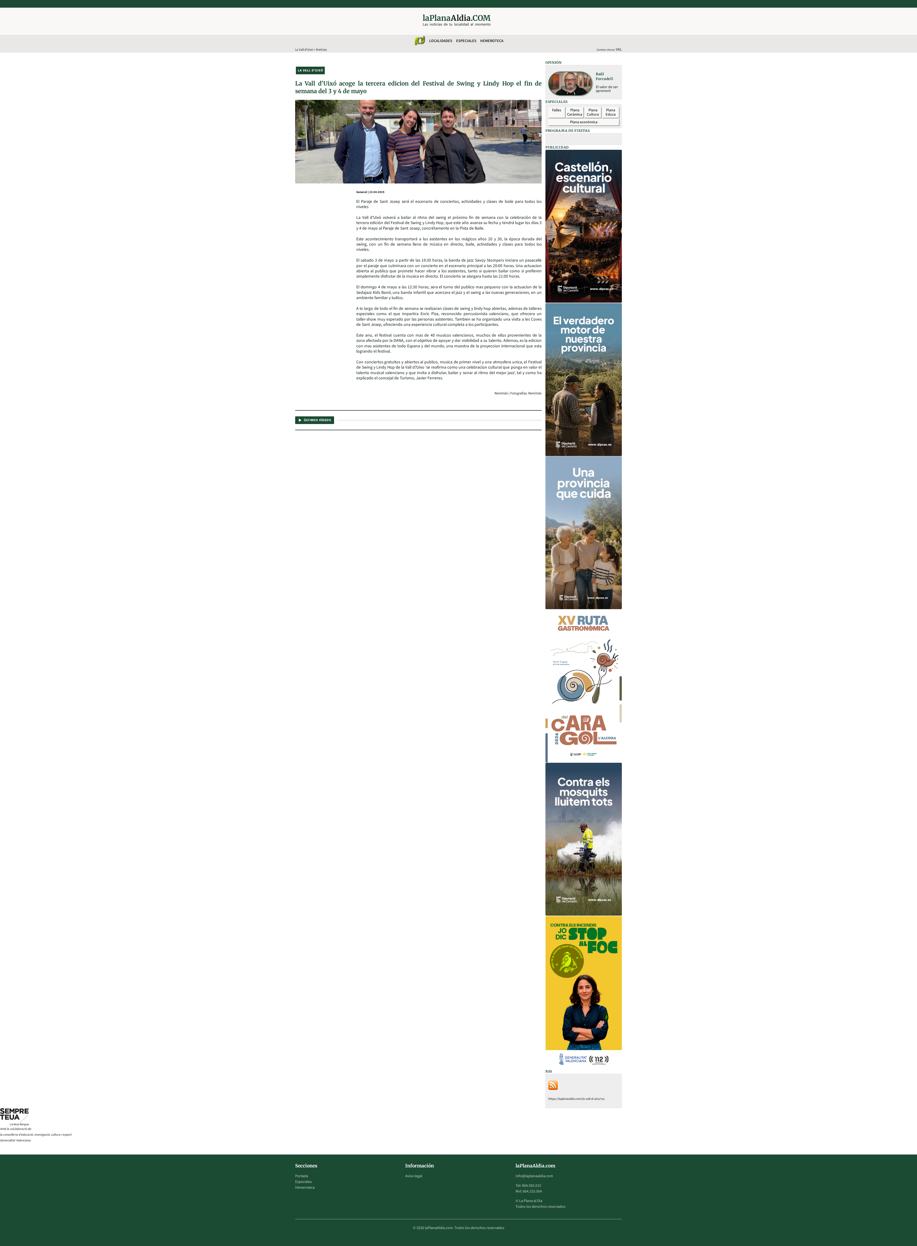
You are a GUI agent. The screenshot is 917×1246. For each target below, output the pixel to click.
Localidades (440, 40)
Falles (556, 110)
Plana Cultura (593, 112)
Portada (301, 1176)
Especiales (466, 40)
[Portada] (419, 41)
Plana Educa (611, 112)
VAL (619, 49)
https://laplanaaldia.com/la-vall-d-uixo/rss (576, 1098)
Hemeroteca (491, 40)
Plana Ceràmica (574, 112)
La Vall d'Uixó (304, 49)
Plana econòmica (583, 122)
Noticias (321, 49)
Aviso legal (413, 1176)
